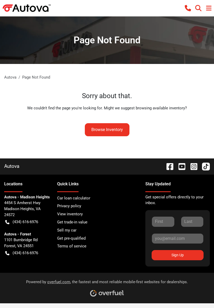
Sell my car (66, 230)
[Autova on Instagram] (192, 166)
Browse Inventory (107, 129)
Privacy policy (69, 206)
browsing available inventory (160, 108)
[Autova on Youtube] (180, 166)
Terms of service (71, 246)
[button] (188, 8)
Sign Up (177, 255)
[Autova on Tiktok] (204, 166)
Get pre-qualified (71, 238)
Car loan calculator (73, 198)
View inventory (70, 214)
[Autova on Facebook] (168, 166)
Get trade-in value (72, 222)
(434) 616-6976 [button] (25, 222)
